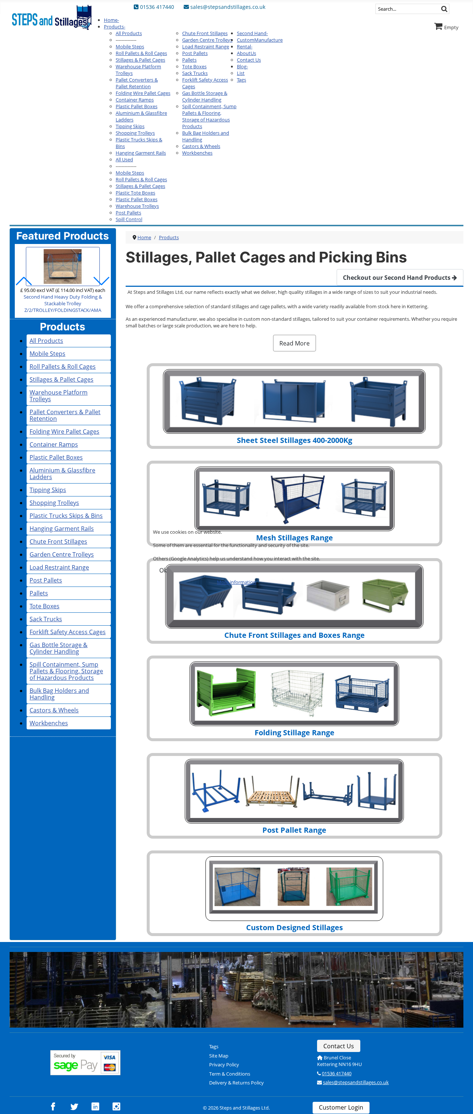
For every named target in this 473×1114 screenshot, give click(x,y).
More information (236, 582)
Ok (163, 570)
